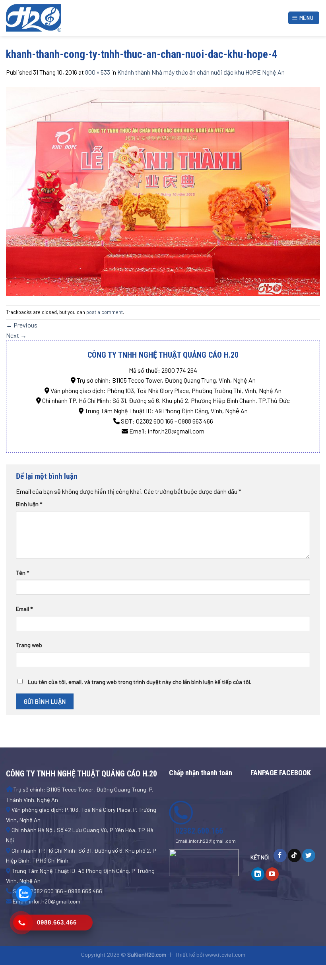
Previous (21, 325)
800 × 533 (97, 72)
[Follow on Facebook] (280, 855)
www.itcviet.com (225, 954)
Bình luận (29, 504)
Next (16, 335)
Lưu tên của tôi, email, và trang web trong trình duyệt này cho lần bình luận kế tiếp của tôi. (139, 681)
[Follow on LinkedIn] (257, 874)
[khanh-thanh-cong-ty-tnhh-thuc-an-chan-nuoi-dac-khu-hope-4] (163, 190)
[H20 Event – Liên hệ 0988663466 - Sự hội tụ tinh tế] (45, 18)
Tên (22, 572)
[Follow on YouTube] (272, 874)
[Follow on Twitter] (308, 855)
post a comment (104, 312)
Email (24, 608)
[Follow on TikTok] (294, 855)
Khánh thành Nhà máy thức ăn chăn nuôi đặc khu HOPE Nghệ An (201, 72)
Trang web (29, 644)
